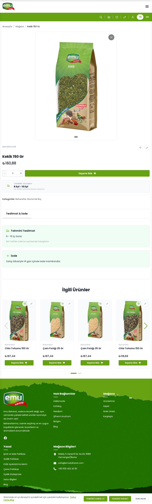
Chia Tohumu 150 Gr (17, 348)
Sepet (106, 406)
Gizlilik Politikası (11, 459)
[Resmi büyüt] (111, 37)
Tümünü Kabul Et (95, 498)
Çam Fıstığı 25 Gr (53, 348)
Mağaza (20, 26)
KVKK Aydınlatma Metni (15, 464)
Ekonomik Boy (34, 199)
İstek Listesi (109, 411)
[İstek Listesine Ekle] (140, 147)
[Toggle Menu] (147, 6)
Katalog (57, 406)
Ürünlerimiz (109, 401)
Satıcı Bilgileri (10, 479)
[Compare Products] (124, 17)
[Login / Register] (132, 17)
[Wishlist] (116, 17)
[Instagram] (11, 438)
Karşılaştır (108, 416)
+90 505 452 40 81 (67, 468)
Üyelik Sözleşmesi (12, 474)
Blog (55, 426)
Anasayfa (7, 26)
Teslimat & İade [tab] (17, 213)
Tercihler (140, 498)
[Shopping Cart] (108, 17)
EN (147, 17)
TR (140, 17)
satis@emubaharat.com (71, 463)
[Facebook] (5, 438)
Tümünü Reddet (120, 498)
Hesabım (57, 411)
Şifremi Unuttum (62, 416)
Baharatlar (21, 199)
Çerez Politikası (11, 469)
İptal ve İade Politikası (14, 453)
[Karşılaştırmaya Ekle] (147, 147)
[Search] (100, 17)
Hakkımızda (59, 401)
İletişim (57, 421)
